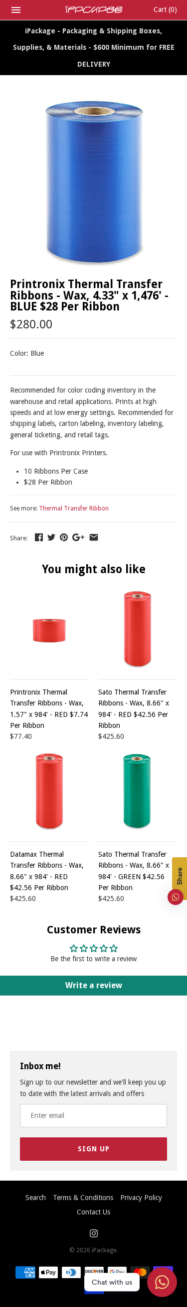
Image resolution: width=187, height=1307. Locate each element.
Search (35, 1198)
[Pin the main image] (64, 537)
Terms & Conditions (83, 1198)
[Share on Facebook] (39, 537)
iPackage (104, 1250)
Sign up (94, 1149)
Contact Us (93, 1212)
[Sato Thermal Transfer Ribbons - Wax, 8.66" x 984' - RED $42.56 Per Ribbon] (137, 629)
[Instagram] (94, 1234)
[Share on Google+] (78, 537)
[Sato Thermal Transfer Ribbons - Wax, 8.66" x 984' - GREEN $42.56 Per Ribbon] (137, 791)
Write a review (93, 985)
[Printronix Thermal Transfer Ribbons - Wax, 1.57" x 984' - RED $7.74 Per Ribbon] (49, 629)
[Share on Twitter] (51, 537)
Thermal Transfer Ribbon (74, 508)
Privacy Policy (141, 1198)
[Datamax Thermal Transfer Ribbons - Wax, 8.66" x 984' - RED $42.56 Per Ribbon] (49, 791)
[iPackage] (93, 9)
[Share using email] (94, 537)
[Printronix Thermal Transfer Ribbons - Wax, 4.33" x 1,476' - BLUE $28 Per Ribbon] (93, 105)
